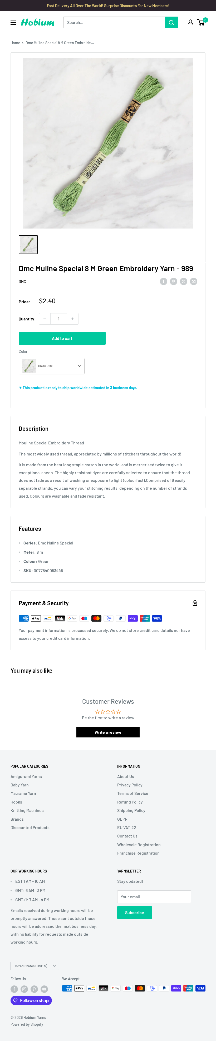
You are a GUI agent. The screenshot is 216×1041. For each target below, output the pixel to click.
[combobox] (52, 366)
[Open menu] (13, 23)
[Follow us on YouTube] (44, 989)
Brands (17, 818)
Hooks (16, 801)
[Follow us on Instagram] (24, 989)
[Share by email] (193, 281)
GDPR (122, 818)
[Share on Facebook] (163, 281)
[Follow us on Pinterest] (34, 989)
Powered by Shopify (27, 1024)
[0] (201, 22)
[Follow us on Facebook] (14, 989)
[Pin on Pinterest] (173, 281)
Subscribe (134, 912)
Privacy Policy (130, 784)
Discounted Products (30, 827)
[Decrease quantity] (44, 318)
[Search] (171, 22)
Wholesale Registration (139, 844)
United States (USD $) (30, 966)
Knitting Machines (27, 810)
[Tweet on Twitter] (183, 281)
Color (23, 351)
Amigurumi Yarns (26, 776)
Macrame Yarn (23, 793)
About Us (125, 776)
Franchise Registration (138, 852)
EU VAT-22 (126, 827)
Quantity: (27, 318)
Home (15, 43)
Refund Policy (130, 801)
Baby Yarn (20, 784)
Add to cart (62, 338)
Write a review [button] (108, 732)
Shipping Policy (131, 810)
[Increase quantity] (72, 318)
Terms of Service (132, 793)
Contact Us (127, 835)
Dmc (22, 281)
